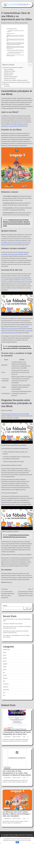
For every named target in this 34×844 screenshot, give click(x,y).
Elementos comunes (9, 73)
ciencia (4, 652)
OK (17, 842)
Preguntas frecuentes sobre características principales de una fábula (16, 83)
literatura (9, 582)
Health (4, 666)
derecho (5, 658)
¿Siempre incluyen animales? (10, 76)
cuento (4, 655)
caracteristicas (23, 23)
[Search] (30, 4)
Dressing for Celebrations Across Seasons (13, 623)
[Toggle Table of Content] (29, 64)
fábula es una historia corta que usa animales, (16, 414)
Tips (4, 695)
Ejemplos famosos (8, 74)
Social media (6, 689)
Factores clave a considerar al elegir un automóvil (15, 80)
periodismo (5, 686)
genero (4, 661)
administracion (6, 649)
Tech (4, 692)
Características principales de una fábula (12, 67)
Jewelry (5, 675)
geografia (5, 663)
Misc (4, 681)
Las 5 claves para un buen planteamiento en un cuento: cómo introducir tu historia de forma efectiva (17, 773)
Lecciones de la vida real (9, 78)
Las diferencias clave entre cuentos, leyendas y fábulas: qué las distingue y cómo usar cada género (16, 814)
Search (5, 605)
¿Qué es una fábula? (8, 69)
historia (5, 669)
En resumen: (7, 86)
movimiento (6, 684)
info (4, 672)
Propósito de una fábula (9, 71)
